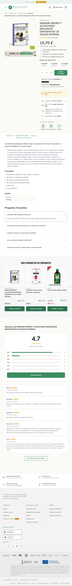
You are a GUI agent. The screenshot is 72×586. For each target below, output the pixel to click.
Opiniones (34, 136)
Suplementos (12, 13)
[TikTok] (21, 546)
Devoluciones (30, 519)
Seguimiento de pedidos (33, 512)
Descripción (9, 136)
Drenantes (30, 13)
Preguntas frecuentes (21, 136)
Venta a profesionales (55, 509)
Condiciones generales (43, 583)
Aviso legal (12, 583)
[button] (6, 7)
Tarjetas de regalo (11, 519)
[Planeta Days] (20, 53)
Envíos (28, 515)
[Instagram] (8, 546)
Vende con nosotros (55, 512)
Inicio (6, 13)
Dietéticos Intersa (44, 20)
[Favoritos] (34, 20)
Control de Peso (21, 13)
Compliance (6, 515)
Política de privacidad (23, 583)
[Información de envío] (64, 101)
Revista (5, 509)
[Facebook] (4, 546)
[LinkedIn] (12, 546)
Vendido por (53, 101)
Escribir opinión (36, 375)
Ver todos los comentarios (36, 458)
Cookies (33, 583)
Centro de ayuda (10, 485)
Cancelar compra (64, 583)
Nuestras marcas (8, 512)
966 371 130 (19, 485)
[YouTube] (17, 546)
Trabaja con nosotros (55, 515)
